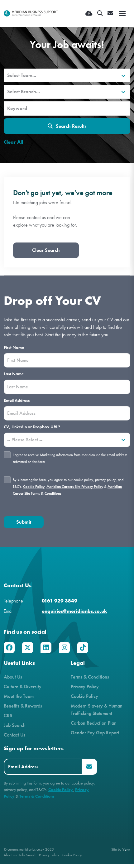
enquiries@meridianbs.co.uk (74, 611)
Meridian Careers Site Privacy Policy (74, 486)
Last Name (14, 374)
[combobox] (67, 75)
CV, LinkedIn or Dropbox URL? (32, 427)
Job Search (15, 725)
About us (10, 854)
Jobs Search (27, 854)
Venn (126, 849)
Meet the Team (19, 696)
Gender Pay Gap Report (95, 733)
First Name (14, 347)
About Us (13, 677)
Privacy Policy (85, 686)
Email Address (17, 400)
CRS (8, 715)
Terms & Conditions (90, 677)
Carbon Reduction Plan (94, 723)
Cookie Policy (34, 486)
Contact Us (14, 735)
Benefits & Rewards (23, 706)
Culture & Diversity (22, 686)
